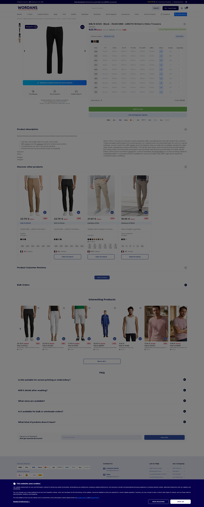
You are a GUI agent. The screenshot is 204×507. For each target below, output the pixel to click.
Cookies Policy (82, 497)
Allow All (180, 501)
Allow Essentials (158, 501)
